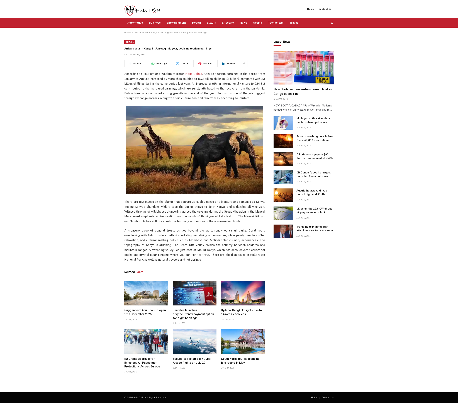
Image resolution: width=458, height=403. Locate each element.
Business (155, 22)
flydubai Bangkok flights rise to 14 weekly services (241, 312)
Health (196, 22)
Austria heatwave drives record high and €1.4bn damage (311, 192)
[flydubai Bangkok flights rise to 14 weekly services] (243, 293)
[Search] (332, 23)
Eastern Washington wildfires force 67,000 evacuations (314, 138)
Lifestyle (228, 22)
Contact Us (324, 9)
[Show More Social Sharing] (244, 63)
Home (310, 9)
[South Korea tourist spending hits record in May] (243, 341)
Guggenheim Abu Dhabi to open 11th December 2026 (145, 312)
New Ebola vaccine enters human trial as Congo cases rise (303, 92)
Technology (275, 22)
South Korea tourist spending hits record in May (240, 360)
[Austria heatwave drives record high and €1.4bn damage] (283, 195)
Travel (293, 22)
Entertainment (176, 22)
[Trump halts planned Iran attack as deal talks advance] (283, 231)
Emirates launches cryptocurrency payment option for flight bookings (193, 314)
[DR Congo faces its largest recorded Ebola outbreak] (283, 177)
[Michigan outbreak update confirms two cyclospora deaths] (283, 123)
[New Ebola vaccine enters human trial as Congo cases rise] (304, 67)
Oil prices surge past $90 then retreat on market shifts (314, 156)
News (243, 22)
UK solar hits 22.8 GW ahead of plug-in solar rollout (314, 210)
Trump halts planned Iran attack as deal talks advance (314, 228)
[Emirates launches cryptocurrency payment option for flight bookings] (195, 293)
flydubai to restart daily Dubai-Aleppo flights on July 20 (192, 360)
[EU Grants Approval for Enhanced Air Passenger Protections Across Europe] (146, 341)
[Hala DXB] (142, 9)
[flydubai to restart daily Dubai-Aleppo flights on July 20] (195, 341)
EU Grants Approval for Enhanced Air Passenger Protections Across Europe (142, 362)
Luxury (211, 22)
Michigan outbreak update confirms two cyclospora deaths (313, 120)
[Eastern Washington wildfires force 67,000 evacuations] (283, 141)
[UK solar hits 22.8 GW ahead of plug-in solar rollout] (283, 213)
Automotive (135, 22)
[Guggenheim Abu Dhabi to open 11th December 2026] (146, 293)
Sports (257, 22)
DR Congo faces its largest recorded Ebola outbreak (313, 174)
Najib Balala (193, 74)
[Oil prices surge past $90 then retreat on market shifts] (283, 159)
